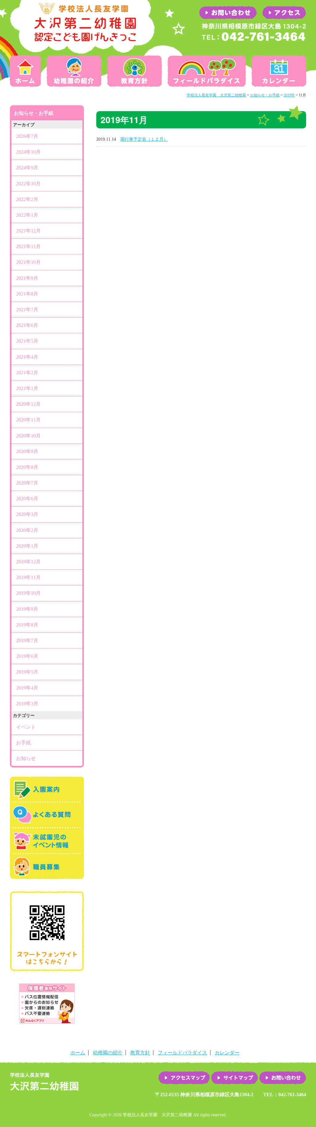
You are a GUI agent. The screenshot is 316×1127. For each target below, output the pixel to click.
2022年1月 (27, 215)
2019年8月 (27, 624)
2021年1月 (27, 388)
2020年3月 (27, 514)
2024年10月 (28, 152)
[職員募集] (47, 876)
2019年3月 (27, 703)
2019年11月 (28, 577)
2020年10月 (28, 435)
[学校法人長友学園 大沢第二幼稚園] (82, 51)
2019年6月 (27, 656)
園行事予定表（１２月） (144, 139)
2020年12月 (28, 404)
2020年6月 (27, 498)
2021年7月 (27, 309)
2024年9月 (27, 167)
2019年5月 (27, 671)
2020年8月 (27, 467)
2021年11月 (28, 246)
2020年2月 (27, 530)
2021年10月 (28, 262)
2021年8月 (27, 293)
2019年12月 (28, 561)
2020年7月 (27, 482)
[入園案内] (47, 799)
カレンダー (277, 71)
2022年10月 (28, 183)
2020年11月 (28, 419)
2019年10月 (28, 593)
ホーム (27, 71)
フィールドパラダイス (206, 71)
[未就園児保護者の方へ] (47, 850)
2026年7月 (27, 136)
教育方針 (134, 71)
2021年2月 (27, 372)
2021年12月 (28, 230)
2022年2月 (27, 199)
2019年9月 (27, 609)
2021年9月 (27, 278)
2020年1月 (27, 546)
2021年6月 (27, 325)
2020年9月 (27, 451)
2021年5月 (27, 341)
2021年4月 (27, 357)
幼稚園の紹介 (74, 71)
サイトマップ (234, 1077)
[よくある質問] (47, 824)
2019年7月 (27, 640)
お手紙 (23, 742)
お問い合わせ (282, 1077)
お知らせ (26, 758)
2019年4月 (27, 687)
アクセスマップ (184, 1077)
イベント (26, 727)
